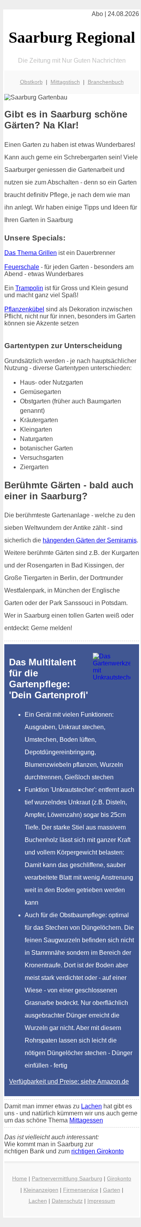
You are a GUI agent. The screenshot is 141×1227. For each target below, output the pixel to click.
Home (19, 1178)
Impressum (101, 1201)
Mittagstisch (65, 82)
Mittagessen (86, 1120)
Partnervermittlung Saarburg (67, 1178)
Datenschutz (67, 1201)
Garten (111, 1190)
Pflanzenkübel (24, 309)
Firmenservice (80, 1190)
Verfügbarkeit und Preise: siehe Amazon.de (69, 1081)
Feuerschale (21, 267)
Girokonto (119, 1178)
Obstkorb (31, 82)
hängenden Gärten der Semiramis (90, 540)
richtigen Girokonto (97, 1151)
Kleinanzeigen (41, 1190)
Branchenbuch (106, 82)
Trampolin (29, 288)
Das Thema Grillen (30, 252)
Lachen (91, 1106)
